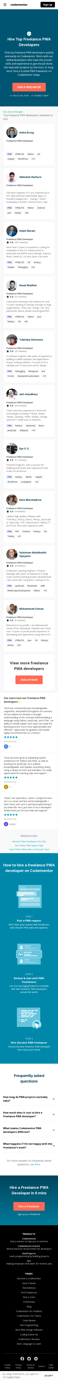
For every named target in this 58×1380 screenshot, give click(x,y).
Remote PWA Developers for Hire (29, 841)
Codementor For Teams (29, 1315)
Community (29, 1301)
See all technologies (13, 111)
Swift (43, 585)
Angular (11, 159)
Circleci (11, 376)
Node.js (37, 262)
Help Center (51, 1366)
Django (18, 212)
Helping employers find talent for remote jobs (29, 1262)
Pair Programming (29, 1325)
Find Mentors (29, 1287)
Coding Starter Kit (29, 1334)
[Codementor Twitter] (29, 1359)
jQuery (10, 645)
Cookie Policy (7, 1366)
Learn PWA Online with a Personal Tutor (29, 849)
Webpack (24, 430)
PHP (17, 531)
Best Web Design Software (29, 1329)
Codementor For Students (29, 1311)
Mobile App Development (19, 590)
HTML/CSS (19, 154)
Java (9, 212)
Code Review (29, 1320)
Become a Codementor (29, 1278)
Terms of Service (30, 1366)
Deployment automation (28, 376)
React (41, 425)
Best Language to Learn (29, 1343)
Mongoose (33, 371)
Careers (41, 1366)
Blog (29, 1306)
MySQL (29, 477)
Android (41, 208)
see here (35, 1164)
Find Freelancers (29, 1292)
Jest (43, 371)
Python (31, 154)
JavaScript (12, 430)
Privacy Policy (18, 1366)
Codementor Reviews (29, 1339)
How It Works (29, 1283)
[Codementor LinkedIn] (36, 1359)
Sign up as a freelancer (29, 1214)
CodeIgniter (26, 482)
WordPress (23, 159)
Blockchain (32, 585)
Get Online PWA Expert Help (29, 845)
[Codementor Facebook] (22, 1359)
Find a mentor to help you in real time (29, 1240)
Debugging (23, 267)
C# (29, 262)
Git (38, 154)
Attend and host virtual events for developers (29, 1247)
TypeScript (30, 425)
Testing (11, 536)
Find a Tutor (29, 1297)
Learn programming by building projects (29, 1255)
